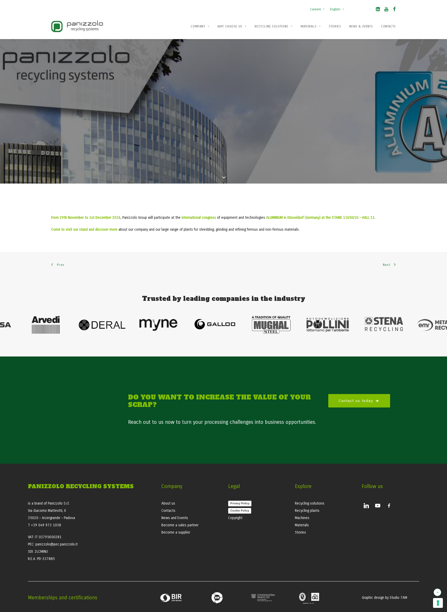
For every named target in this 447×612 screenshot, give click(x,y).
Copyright (235, 518)
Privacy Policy (239, 503)
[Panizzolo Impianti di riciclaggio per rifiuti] (77, 26)
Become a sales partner (179, 525)
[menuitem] (318, 6)
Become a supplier (175, 532)
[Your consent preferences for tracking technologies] (438, 603)
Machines (302, 518)
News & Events (361, 26)
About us (168, 503)
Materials (308, 26)
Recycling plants (307, 510)
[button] (378, 10)
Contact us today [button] (356, 400)
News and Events (174, 518)
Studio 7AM (398, 597)
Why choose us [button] (230, 26)
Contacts (388, 26)
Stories (335, 26)
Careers (315, 9)
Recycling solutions (271, 26)
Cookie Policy (239, 510)
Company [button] (198, 26)
